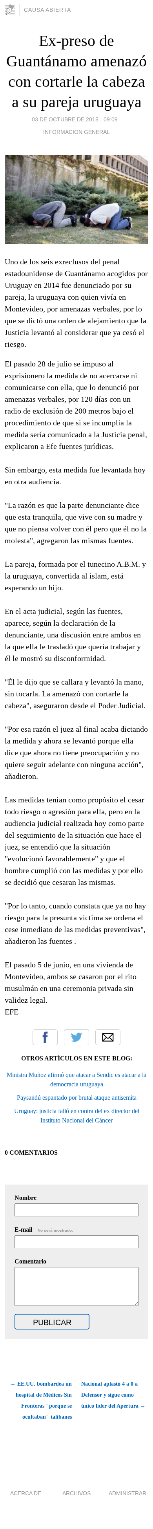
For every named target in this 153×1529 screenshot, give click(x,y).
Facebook (45, 1037)
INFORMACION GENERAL (76, 132)
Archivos (76, 1493)
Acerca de (25, 1493)
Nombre (25, 1197)
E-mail (44, 1229)
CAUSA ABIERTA (47, 10)
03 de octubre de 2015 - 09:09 (75, 119)
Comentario (30, 1261)
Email (107, 1037)
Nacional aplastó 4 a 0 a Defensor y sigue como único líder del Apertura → (113, 1395)
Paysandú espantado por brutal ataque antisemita (77, 1097)
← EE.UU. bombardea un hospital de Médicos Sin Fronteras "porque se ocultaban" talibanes (41, 1400)
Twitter (76, 1037)
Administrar (127, 1493)
